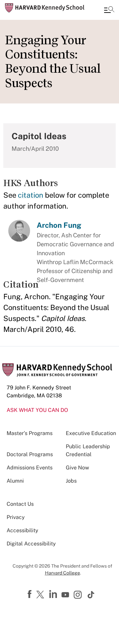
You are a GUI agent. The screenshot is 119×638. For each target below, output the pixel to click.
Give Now (77, 467)
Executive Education (91, 433)
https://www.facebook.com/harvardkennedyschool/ (30, 594)
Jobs (71, 481)
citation (30, 195)
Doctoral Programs (30, 454)
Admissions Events (30, 467)
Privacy (16, 517)
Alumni (15, 481)
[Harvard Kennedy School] (44, 8)
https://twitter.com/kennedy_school (41, 595)
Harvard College (62, 573)
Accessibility (22, 530)
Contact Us (20, 504)
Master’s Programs (30, 433)
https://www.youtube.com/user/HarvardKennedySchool (66, 595)
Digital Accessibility (31, 543)
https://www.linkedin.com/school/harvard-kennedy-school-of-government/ (54, 594)
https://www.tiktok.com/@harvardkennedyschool (91, 594)
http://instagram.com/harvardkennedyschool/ (79, 595)
